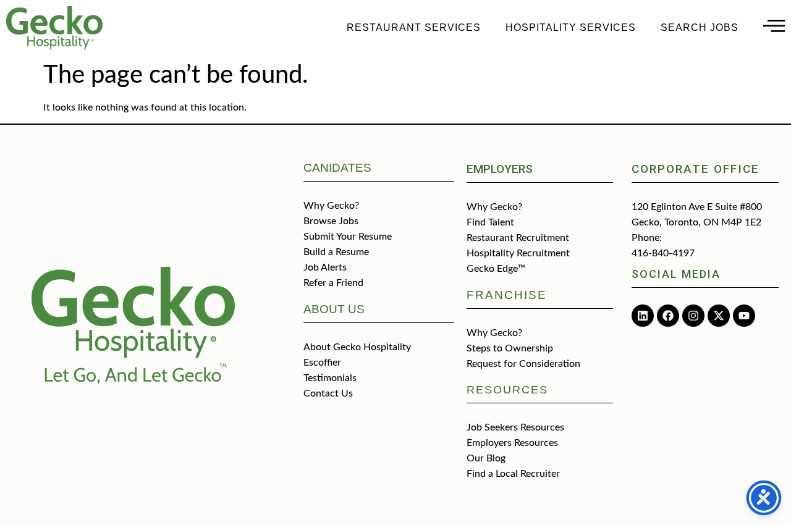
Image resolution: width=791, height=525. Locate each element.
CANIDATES (337, 167)
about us (334, 309)
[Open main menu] (774, 25)
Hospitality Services (570, 27)
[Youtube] (744, 315)
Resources (507, 390)
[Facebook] (668, 315)
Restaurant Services (414, 27)
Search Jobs (699, 27)
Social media (676, 273)
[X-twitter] (719, 315)
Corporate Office (695, 169)
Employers (500, 169)
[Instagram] (693, 315)
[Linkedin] (643, 315)
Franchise (507, 294)
